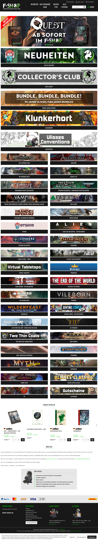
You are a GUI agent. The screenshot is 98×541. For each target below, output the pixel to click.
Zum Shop (51, 524)
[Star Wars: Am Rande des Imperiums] (24, 212)
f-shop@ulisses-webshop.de (82, 459)
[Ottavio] (24, 225)
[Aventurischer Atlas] (37, 417)
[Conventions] (49, 139)
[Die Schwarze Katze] (24, 170)
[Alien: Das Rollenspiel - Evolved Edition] (73, 225)
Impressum (28, 519)
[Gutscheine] (73, 390)
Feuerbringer (54, 431)
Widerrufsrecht (29, 514)
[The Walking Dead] (24, 294)
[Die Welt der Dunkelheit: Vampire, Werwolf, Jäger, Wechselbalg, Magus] (24, 198)
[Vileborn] (73, 294)
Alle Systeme (64, 5)
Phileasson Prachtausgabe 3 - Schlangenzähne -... (82, 432)
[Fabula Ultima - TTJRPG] (24, 253)
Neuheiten (34, 4)
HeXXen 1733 (56, 5)
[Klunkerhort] (49, 118)
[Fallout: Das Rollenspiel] (73, 253)
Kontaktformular (30, 510)
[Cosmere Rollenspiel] (24, 239)
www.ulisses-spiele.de (51, 459)
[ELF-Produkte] (73, 322)
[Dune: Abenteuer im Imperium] (24, 349)
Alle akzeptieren (81, 537)
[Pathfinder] (73, 239)
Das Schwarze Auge (45, 5)
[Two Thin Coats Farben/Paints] (24, 335)
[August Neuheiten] (49, 55)
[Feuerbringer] (60, 417)
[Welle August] (49, 76)
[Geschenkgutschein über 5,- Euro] (14, 417)
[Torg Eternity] (73, 335)
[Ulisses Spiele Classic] (73, 376)
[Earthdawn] (73, 363)
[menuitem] (70, 2)
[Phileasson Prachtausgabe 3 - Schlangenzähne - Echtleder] (83, 417)
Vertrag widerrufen (31, 522)
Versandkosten (61, 529)
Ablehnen (72, 537)
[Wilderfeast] (24, 308)
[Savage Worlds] (73, 212)
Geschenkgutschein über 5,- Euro (13, 429)
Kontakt (28, 508)
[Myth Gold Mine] (24, 363)
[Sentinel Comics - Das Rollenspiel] (73, 308)
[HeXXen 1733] (73, 170)
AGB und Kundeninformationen (34, 518)
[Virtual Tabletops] (24, 267)
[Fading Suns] (24, 376)
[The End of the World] (73, 280)
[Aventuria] (73, 157)
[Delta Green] (73, 198)
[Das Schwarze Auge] (24, 157)
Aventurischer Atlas (33, 431)
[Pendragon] (73, 267)
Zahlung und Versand (31, 512)
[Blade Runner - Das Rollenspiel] (24, 280)
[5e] (24, 390)
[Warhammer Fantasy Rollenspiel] (24, 184)
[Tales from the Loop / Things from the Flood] (24, 322)
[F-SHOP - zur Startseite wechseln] (11, 6)
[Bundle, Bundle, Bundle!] (49, 98)
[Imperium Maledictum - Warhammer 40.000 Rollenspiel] (73, 184)
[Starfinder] (73, 349)
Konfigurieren (92, 537)
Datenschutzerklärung (31, 516)
